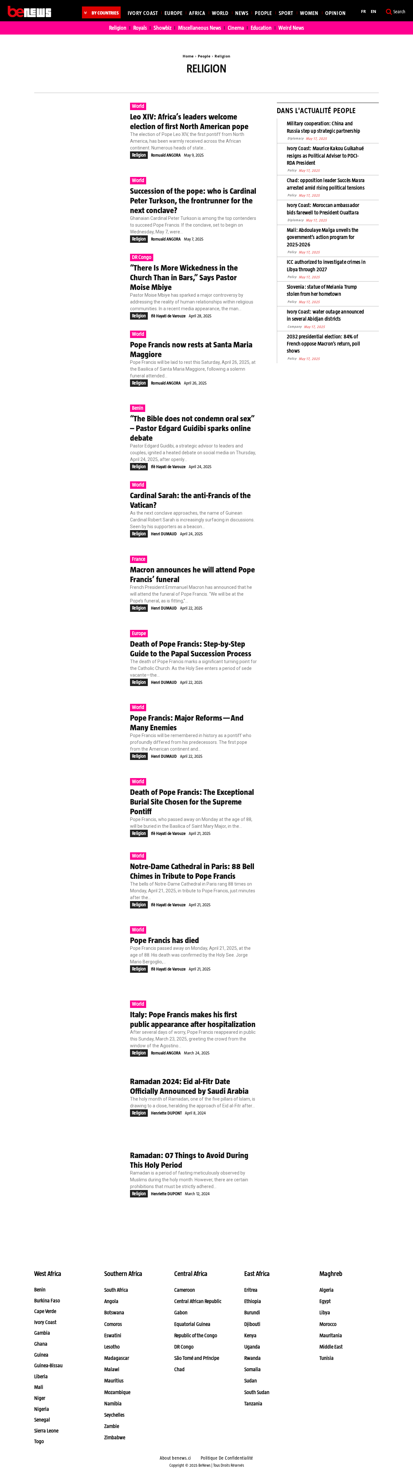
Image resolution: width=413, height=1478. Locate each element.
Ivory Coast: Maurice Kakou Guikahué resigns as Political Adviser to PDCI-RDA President (325, 156)
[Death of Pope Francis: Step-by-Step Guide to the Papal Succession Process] (79, 661)
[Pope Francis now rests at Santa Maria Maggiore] (79, 362)
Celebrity (106, 84)
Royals (238, 84)
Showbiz (267, 84)
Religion (139, 155)
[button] (394, 11)
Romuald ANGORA (166, 155)
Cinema (137, 84)
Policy (292, 170)
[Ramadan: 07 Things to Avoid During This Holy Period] (79, 1180)
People (204, 56)
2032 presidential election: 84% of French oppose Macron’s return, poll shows (323, 344)
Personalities (204, 84)
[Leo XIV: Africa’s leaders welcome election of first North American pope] (79, 134)
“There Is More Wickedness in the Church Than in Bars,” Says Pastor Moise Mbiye (184, 277)
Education (167, 84)
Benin (137, 408)
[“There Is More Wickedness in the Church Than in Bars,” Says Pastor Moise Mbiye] (79, 285)
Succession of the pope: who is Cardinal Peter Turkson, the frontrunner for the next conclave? (193, 200)
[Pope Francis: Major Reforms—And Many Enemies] (79, 735)
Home (188, 56)
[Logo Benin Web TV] (29, 11)
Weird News (300, 84)
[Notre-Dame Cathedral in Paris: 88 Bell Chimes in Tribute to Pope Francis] (79, 883)
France (138, 559)
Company (294, 326)
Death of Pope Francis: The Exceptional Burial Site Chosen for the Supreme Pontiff (192, 801)
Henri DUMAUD (164, 533)
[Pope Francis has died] (79, 957)
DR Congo (141, 257)
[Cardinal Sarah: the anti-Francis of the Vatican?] (79, 512)
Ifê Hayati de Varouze (168, 315)
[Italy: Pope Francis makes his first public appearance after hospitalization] (79, 1032)
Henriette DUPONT (166, 1113)
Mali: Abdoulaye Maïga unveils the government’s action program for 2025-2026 (322, 237)
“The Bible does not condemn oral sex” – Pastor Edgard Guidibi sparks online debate (192, 428)
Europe (139, 633)
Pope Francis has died (164, 940)
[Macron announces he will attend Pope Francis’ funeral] (79, 587)
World (138, 106)
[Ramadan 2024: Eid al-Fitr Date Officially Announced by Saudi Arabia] (79, 1106)
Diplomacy (295, 138)
